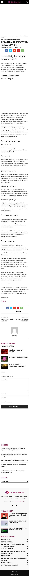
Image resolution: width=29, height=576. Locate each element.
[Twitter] (16, 505)
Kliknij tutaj (3, 301)
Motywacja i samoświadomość (9, 565)
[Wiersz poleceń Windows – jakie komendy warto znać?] (4, 530)
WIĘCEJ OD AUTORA (8, 346)
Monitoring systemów (7, 542)
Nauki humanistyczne (7, 549)
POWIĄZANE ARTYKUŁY (8, 343)
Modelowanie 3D (5, 556)
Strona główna (4, 36)
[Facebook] (12, 505)
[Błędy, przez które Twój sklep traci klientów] (4, 523)
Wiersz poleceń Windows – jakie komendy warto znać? (18, 529)
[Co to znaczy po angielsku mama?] (4, 359)
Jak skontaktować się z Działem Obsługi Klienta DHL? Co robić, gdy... (18, 515)
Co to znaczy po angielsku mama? (18, 357)
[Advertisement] (14, 19)
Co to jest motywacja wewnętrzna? (22, 320)
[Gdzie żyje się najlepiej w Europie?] (4, 351)
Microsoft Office (5, 539)
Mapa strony (14, 571)
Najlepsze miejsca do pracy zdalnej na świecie (12, 39)
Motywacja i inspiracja (7, 562)
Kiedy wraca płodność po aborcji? (7, 320)
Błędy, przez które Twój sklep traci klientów (18, 521)
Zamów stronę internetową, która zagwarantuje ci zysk (14, 460)
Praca (2, 39)
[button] (27, 2)
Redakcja (5, 47)
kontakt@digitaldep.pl (20, 501)
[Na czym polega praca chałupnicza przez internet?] (4, 366)
